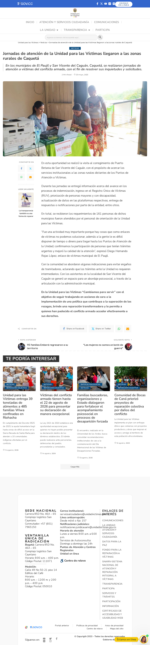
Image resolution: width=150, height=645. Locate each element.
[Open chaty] (144, 639)
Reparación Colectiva (16, 388)
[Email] (30, 177)
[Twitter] (30, 168)
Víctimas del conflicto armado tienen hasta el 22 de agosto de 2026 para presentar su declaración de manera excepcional (56, 404)
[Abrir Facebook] (57, 638)
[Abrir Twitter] (51, 638)
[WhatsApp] (21, 177)
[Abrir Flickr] (45, 641)
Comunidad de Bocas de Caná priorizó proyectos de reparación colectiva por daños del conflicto (130, 404)
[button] (25, 3)
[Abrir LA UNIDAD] (57, 30)
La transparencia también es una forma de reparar (26, 213)
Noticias (75, 48)
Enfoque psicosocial (90, 384)
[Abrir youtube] (45, 638)
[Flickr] (113, 3)
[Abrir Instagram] (51, 641)
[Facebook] (21, 168)
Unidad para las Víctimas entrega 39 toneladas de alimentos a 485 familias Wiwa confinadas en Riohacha (18, 406)
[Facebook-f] (97, 3)
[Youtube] (105, 3)
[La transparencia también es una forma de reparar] (26, 200)
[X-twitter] (101, 3)
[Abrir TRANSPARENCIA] (89, 30)
